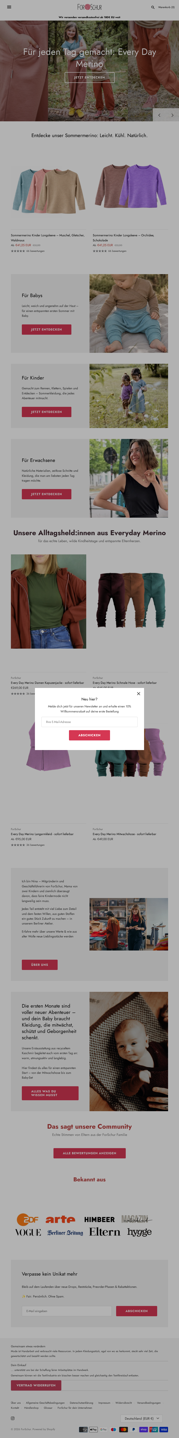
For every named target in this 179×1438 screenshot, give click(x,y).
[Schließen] (138, 693)
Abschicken (89, 735)
